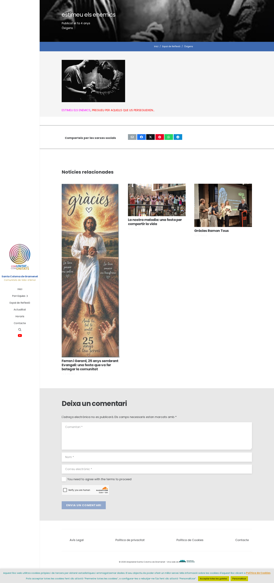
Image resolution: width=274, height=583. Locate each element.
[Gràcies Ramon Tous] (223, 205)
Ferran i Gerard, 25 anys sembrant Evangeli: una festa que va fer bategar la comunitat (90, 365)
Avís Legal (77, 540)
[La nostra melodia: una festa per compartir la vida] (157, 200)
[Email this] (132, 137)
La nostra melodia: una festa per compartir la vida (155, 221)
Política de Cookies (189, 540)
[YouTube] (20, 335)
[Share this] (141, 137)
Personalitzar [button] (239, 578)
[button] (20, 329)
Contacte (242, 540)
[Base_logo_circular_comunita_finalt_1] (19, 257)
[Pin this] (159, 137)
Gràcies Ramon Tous (211, 230)
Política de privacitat (130, 540)
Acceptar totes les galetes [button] (213, 578)
